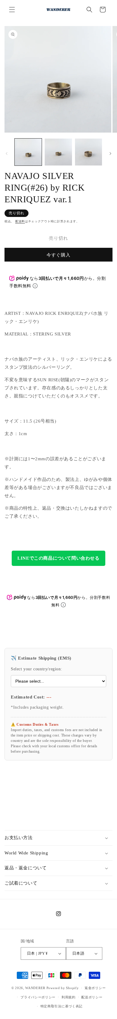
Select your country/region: (36, 669)
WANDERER (35, 988)
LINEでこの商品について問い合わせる (58, 558)
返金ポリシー (95, 988)
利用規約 (69, 997)
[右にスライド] (110, 153)
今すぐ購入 (58, 255)
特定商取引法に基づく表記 (61, 1006)
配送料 (20, 221)
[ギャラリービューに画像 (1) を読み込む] (28, 152)
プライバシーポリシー (38, 997)
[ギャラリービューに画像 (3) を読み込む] (88, 152)
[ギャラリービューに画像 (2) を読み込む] (58, 152)
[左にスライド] (6, 153)
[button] (12, 9)
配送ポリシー (91, 997)
